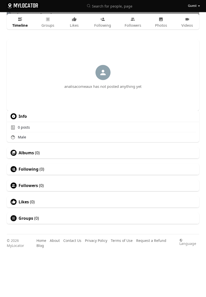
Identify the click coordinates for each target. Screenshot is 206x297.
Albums (26, 153)
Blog (40, 245)
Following (28, 169)
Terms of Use (122, 240)
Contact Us (72, 240)
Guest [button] (192, 5)
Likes (24, 202)
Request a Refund (151, 240)
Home (41, 240)
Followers (28, 185)
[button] (110, 6)
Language (187, 243)
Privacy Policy (96, 240)
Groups (26, 218)
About (55, 240)
